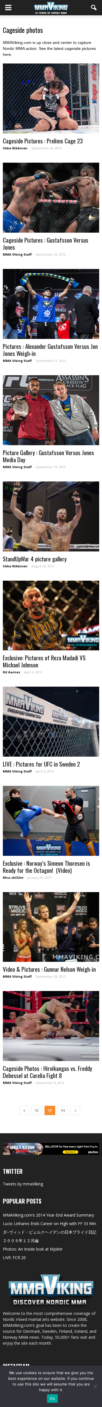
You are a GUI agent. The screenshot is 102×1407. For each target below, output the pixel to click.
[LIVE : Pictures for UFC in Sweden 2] (51, 722)
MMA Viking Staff (17, 254)
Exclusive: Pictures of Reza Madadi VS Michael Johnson (44, 661)
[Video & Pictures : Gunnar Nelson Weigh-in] (51, 927)
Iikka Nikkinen (15, 148)
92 (37, 1110)
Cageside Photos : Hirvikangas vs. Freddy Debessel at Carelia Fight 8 (47, 1072)
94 (63, 1110)
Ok (52, 1398)
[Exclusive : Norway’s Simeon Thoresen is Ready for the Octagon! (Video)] (51, 821)
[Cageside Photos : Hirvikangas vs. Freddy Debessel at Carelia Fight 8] (51, 1026)
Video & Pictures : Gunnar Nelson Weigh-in (49, 969)
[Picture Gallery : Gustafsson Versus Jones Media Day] (51, 410)
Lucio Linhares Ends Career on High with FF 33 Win (49, 1223)
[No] (95, 1386)
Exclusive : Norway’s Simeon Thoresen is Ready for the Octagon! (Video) (46, 867)
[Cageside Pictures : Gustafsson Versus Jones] (51, 198)
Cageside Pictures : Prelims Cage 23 (43, 140)
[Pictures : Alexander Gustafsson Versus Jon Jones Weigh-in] (51, 304)
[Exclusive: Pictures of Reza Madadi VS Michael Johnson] (51, 616)
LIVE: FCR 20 (14, 1257)
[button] (94, 7)
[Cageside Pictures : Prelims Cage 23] (51, 98)
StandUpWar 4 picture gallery (35, 558)
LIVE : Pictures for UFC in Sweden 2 (41, 763)
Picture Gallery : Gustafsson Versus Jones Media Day (48, 456)
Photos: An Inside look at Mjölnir (33, 1249)
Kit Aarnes (11, 672)
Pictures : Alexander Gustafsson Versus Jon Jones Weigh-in (50, 350)
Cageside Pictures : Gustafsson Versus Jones (45, 243)
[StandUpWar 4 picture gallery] (51, 516)
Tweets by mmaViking (23, 1184)
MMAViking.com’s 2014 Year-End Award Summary (48, 1215)
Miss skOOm (13, 877)
